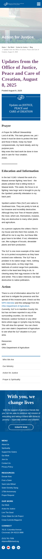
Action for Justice (22, 47)
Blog (31, 47)
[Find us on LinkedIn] (18, 547)
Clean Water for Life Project (12, 516)
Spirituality (6, 448)
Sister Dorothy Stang (10, 488)
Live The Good (7, 512)
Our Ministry (8, 366)
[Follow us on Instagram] (13, 547)
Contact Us (6, 463)
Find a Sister (7, 480)
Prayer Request (8, 495)
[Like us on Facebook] (3, 547)
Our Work (11, 47)
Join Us (5, 459)
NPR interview (8, 303)
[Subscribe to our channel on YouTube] (8, 547)
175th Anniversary (9, 492)
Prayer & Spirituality (11, 379)
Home (4, 47)
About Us (5, 444)
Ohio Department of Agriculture (15, 306)
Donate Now (7, 476)
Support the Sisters (9, 452)
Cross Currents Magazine (12, 520)
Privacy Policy (7, 467)
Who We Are (8, 359)
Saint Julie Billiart (9, 484)
